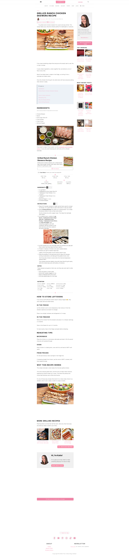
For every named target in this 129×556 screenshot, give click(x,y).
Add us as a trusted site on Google (56, 499)
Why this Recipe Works (44, 99)
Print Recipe (51, 22)
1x (47, 187)
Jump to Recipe (42, 22)
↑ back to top (64, 532)
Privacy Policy (49, 550)
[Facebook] (54, 538)
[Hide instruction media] (56, 204)
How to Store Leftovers (44, 95)
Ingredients (41, 88)
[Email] (74, 538)
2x (49, 187)
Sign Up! (73, 546)
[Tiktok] (70, 538)
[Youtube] (58, 538)
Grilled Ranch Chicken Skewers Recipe (48, 91)
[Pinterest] (62, 538)
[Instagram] (66, 538)
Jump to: (42, 86)
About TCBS (49, 548)
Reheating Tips (42, 97)
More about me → (84, 37)
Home (38, 10)
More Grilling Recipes (44, 102)
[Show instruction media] (54, 204)
